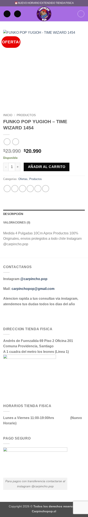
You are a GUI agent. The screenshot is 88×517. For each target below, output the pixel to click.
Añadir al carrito (46, 167)
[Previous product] (15, 141)
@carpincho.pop (33, 279)
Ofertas (23, 179)
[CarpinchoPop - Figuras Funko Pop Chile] (44, 13)
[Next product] (7, 141)
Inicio (7, 115)
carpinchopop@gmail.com (33, 289)
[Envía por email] (30, 188)
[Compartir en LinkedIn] (45, 188)
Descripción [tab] (13, 214)
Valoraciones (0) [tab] (16, 222)
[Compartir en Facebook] (14, 188)
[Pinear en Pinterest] (37, 188)
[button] (7, 14)
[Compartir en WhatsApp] (7, 188)
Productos (26, 115)
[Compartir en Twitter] (22, 188)
